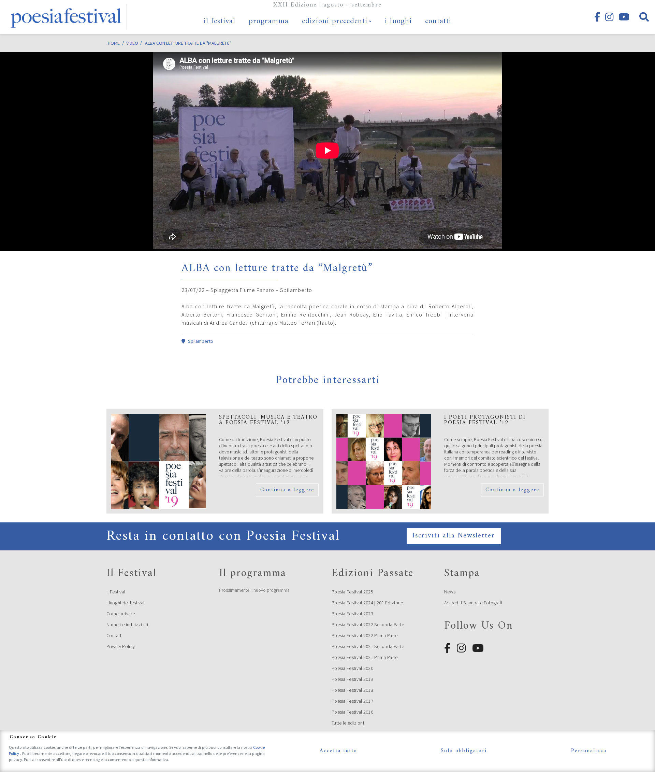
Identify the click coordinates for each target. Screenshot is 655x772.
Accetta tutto (338, 751)
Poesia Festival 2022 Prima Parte (365, 635)
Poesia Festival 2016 (352, 712)
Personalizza (589, 751)
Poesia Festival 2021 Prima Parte (365, 657)
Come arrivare (120, 613)
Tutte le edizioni (348, 723)
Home (114, 43)
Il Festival (115, 592)
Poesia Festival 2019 (352, 679)
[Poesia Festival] (66, 17)
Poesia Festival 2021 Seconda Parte (368, 646)
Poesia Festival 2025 (352, 592)
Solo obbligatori (464, 751)
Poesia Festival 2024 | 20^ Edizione (367, 603)
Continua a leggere (287, 490)
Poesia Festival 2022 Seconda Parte (368, 624)
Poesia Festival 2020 (352, 668)
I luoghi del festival (125, 603)
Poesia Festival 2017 (352, 701)
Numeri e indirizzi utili (128, 624)
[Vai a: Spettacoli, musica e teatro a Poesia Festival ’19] (158, 461)
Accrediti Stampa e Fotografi (473, 603)
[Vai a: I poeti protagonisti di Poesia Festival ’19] (383, 461)
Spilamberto (200, 341)
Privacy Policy (120, 646)
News (449, 592)
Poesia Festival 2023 (352, 613)
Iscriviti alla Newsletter (453, 536)
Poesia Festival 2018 (352, 690)
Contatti (114, 635)
